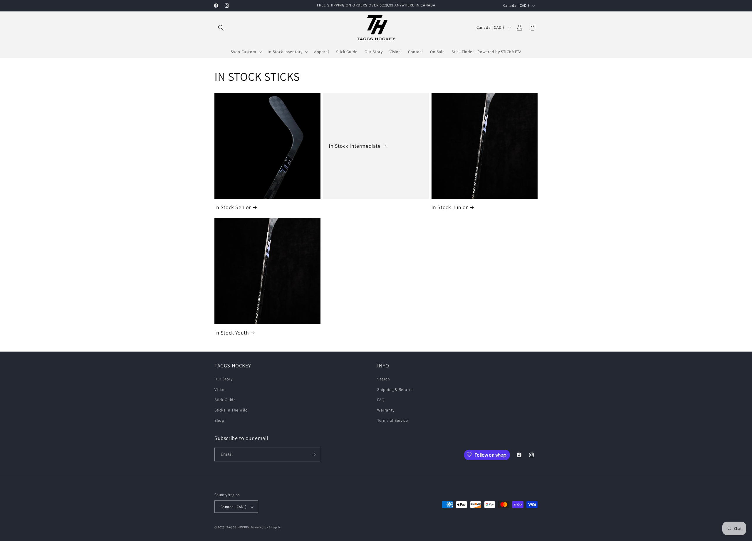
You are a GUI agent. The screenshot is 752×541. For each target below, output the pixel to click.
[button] (220, 27)
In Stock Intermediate (355, 145)
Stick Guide (225, 399)
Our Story (223, 379)
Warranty (386, 410)
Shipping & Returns (395, 389)
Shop (219, 420)
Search (383, 379)
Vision (220, 389)
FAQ (381, 399)
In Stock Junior (450, 207)
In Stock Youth (231, 332)
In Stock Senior (232, 207)
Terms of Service (392, 420)
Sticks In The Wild (231, 410)
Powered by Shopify (266, 527)
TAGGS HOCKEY (238, 527)
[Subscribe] (313, 454)
